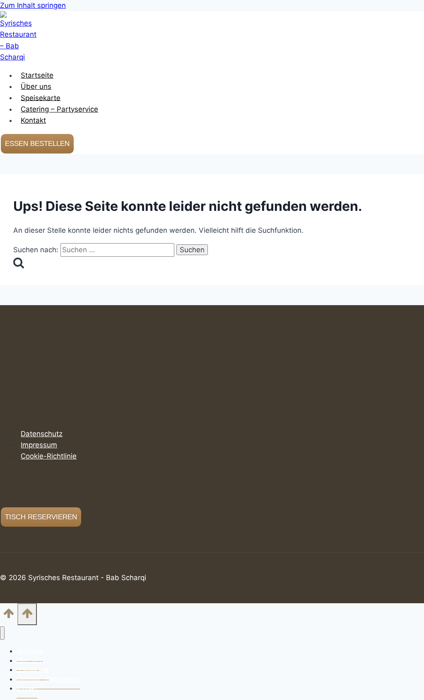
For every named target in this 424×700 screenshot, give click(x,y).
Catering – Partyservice (59, 109)
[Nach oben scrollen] (8, 615)
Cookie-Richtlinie (49, 456)
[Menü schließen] (2, 633)
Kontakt (33, 120)
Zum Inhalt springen (33, 5)
